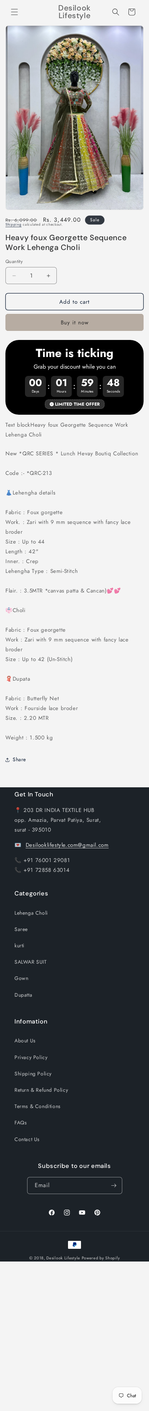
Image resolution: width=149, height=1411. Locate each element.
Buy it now (75, 323)
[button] (14, 12)
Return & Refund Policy (41, 1090)
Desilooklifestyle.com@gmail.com (67, 845)
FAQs (20, 1122)
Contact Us (27, 1139)
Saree (21, 929)
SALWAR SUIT (30, 961)
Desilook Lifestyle (63, 1258)
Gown (21, 978)
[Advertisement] (74, 1336)
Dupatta (23, 994)
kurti (19, 945)
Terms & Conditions (37, 1106)
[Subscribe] (114, 1185)
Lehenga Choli (31, 912)
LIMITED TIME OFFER (77, 404)
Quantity (14, 261)
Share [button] (19, 759)
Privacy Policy (30, 1057)
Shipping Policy (33, 1073)
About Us (25, 1040)
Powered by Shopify (101, 1258)
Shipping (13, 224)
